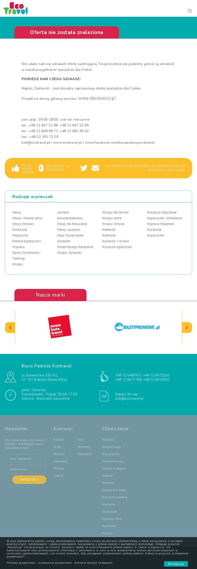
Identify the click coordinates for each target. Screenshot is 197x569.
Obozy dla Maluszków (72, 224)
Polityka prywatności (21, 562)
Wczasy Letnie (112, 218)
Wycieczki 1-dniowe (115, 241)
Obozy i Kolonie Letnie (27, 218)
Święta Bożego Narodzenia (75, 247)
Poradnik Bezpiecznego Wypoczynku (111, 447)
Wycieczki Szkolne (114, 497)
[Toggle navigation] (190, 11)
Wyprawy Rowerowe (160, 224)
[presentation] (10, 327)
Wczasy (17, 264)
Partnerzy (84, 447)
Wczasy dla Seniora (115, 212)
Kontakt (59, 439)
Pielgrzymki (20, 235)
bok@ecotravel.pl (129, 398)
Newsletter (85, 454)
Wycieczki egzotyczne (117, 247)
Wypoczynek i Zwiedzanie (164, 218)
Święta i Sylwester (69, 252)
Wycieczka (154, 229)
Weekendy (109, 229)
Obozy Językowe (68, 229)
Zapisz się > (29, 479)
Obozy (16, 212)
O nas (58, 447)
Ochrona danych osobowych (93, 562)
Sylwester (63, 241)
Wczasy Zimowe (113, 224)
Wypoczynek (155, 235)
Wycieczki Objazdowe (162, 212)
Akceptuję (176, 564)
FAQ (81, 439)
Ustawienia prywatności (55, 562)
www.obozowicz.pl (97, 98)
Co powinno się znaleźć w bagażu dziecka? (114, 468)
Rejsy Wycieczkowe (70, 235)
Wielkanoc (109, 235)
